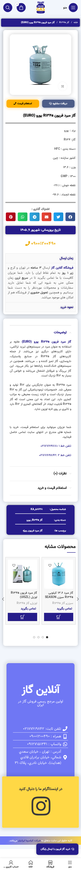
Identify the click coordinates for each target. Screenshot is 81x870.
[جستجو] (7, 7)
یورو (29, 520)
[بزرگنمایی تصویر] (62, 86)
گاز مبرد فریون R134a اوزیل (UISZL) (24, 595)
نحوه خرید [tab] (66, 307)
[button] (70, 216)
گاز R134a (64, 22)
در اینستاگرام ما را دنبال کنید (40, 789)
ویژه (25, 531)
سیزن (70, 603)
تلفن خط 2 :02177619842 (55, 455)
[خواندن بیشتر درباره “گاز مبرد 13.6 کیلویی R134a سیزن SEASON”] (58, 617)
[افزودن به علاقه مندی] (50, 565)
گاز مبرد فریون (35, 531)
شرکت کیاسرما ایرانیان (29, 841)
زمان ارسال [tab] (66, 258)
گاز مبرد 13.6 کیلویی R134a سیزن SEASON (59, 595)
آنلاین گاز (40, 690)
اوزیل (34, 603)
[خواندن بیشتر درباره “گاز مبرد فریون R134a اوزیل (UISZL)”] (22, 617)
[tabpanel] (40, 282)
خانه (75, 22)
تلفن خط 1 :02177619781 (56, 446)
